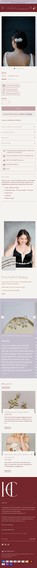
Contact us (20, 160)
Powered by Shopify (6, 557)
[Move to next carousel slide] (34, 317)
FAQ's (8, 168)
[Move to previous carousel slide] (2, 317)
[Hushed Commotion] (18, 7)
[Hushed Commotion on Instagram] (5, 545)
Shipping (4, 120)
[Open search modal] (30, 8)
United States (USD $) (9, 551)
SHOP (3, 294)
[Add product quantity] (3, 102)
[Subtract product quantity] (8, 102)
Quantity (4, 98)
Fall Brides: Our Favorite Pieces (16, 412)
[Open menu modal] (2, 8)
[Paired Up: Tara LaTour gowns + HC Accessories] (18, 444)
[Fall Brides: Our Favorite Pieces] (18, 402)
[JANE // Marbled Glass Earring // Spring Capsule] (18, 318)
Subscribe (32, 539)
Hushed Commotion (15, 554)
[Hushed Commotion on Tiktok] (8, 545)
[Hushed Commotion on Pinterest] (3, 545)
